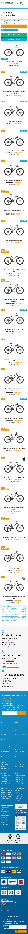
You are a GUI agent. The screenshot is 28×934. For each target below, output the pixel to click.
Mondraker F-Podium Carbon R (14, 418)
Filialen (17, 792)
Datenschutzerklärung (6, 912)
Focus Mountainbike (7, 613)
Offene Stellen (18, 794)
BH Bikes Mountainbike (18, 614)
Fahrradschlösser (5, 742)
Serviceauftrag (18, 796)
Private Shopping (19, 798)
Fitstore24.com (16, 916)
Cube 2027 (3, 734)
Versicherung (4, 824)
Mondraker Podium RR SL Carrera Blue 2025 (14, 300)
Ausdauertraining (5, 775)
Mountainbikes (4, 727)
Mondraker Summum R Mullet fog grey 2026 (14, 508)
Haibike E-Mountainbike (21, 734)
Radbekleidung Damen (20, 759)
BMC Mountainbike (7, 611)
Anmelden (21, 713)
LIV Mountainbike (18, 613)
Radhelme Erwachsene (20, 764)
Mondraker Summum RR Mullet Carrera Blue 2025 (14, 568)
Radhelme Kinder (19, 766)
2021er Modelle (19, 779)
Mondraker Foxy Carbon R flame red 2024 (14, 597)
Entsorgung (4, 813)
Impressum (13, 910)
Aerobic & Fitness (5, 783)
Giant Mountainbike (19, 611)
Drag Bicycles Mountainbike (18, 617)
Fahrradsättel (4, 764)
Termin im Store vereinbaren (10, 649)
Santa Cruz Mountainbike (18, 609)
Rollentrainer (4, 732)
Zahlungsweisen (5, 807)
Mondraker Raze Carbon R (14, 240)
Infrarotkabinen (5, 781)
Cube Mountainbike (7, 606)
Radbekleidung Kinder (20, 763)
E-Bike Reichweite (5, 798)
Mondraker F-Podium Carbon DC (14, 180)
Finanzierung (4, 820)
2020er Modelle (19, 777)
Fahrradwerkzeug (5, 746)
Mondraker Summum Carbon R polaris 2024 (14, 389)
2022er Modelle (19, 781)
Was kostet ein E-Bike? (6, 796)
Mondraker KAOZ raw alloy (14, 62)
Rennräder (3, 725)
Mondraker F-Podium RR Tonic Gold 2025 (14, 271)
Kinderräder (4, 731)
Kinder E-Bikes (18, 731)
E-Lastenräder (18, 732)
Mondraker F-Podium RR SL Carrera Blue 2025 (14, 211)
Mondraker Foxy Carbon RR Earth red (14, 537)
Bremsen (3, 766)
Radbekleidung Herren (20, 761)
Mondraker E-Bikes (19, 748)
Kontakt (17, 800)
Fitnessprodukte (19, 783)
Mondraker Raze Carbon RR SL (14, 329)
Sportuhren (4, 779)
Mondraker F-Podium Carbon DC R (14, 151)
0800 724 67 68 (10, 661)
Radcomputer (4, 744)
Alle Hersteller (14, 620)
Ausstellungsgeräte (20, 775)
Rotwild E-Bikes (19, 744)
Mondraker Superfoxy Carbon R (14, 121)
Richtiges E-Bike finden (6, 790)
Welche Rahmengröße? (6, 794)
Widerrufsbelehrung (6, 811)
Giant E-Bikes (18, 749)
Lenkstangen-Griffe (6, 768)
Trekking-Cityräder (5, 729)
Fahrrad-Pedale (5, 759)
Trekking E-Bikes (19, 729)
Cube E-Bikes (18, 742)
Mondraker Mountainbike (11, 608)
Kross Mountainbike (19, 606)
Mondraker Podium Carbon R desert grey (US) (14, 92)
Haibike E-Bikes (19, 746)
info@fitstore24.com (11, 663)
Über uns (17, 790)
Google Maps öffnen (7, 686)
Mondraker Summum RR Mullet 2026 (14, 448)
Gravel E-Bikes (18, 727)
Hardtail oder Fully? (6, 792)
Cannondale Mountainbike (10, 619)
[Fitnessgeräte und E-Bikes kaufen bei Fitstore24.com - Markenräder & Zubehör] (7, 3)
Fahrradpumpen (5, 748)
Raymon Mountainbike (10, 616)
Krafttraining (4, 777)
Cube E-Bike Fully (19, 751)
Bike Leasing (4, 822)
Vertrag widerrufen (21, 806)
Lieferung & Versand (6, 815)
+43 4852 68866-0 (11, 658)
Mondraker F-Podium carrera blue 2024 (14, 360)
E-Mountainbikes (19, 725)
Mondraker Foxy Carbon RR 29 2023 (14, 478)
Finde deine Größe (14, 35)
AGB (2, 809)
